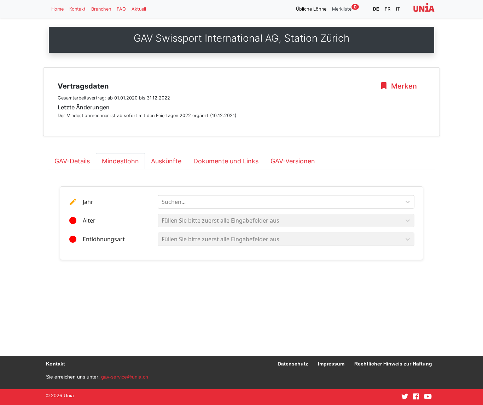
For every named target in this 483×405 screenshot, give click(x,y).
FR (387, 9)
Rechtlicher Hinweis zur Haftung (393, 364)
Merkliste (344, 9)
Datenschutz (293, 364)
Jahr (88, 202)
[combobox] (162, 202)
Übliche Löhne (311, 9)
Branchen (101, 9)
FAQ (121, 9)
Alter (89, 220)
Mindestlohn (120, 161)
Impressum (331, 364)
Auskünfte (166, 161)
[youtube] (428, 397)
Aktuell (139, 9)
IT (398, 9)
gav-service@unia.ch (124, 377)
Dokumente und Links (225, 161)
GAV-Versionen (292, 161)
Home (57, 9)
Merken (403, 86)
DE (376, 9)
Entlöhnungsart (104, 239)
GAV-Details (72, 161)
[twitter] (404, 397)
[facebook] (416, 397)
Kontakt (77, 9)
